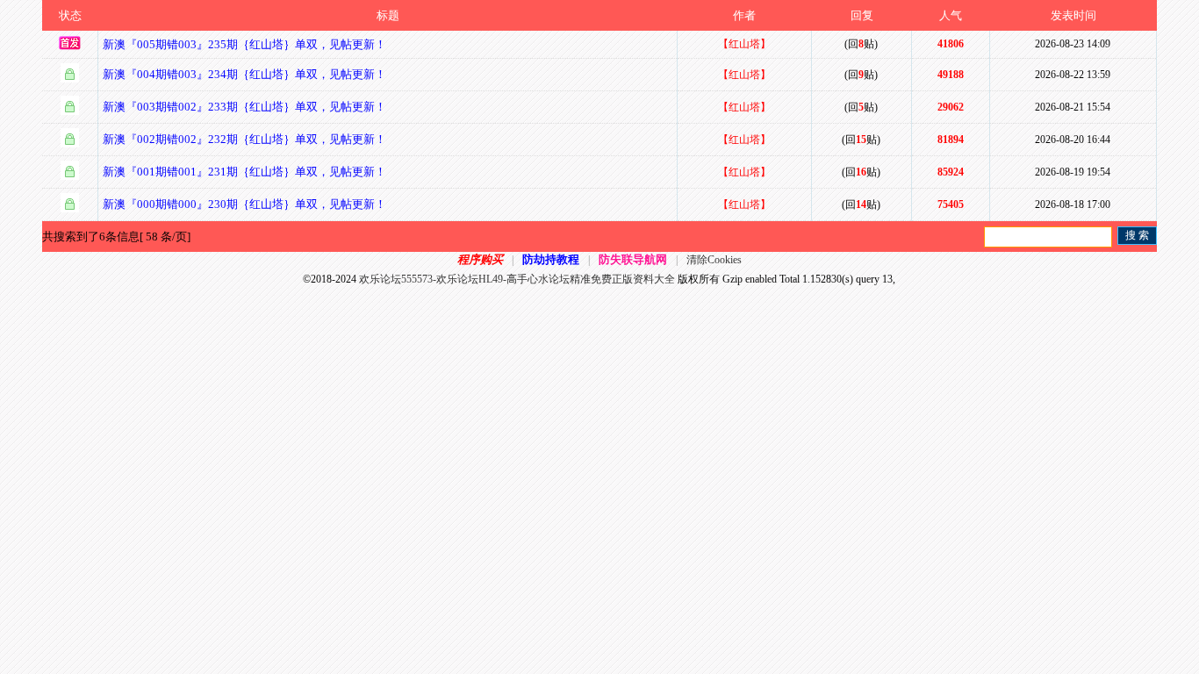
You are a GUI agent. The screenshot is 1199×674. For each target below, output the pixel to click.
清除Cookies (714, 260)
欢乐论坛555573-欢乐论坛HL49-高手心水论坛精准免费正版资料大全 (517, 279)
